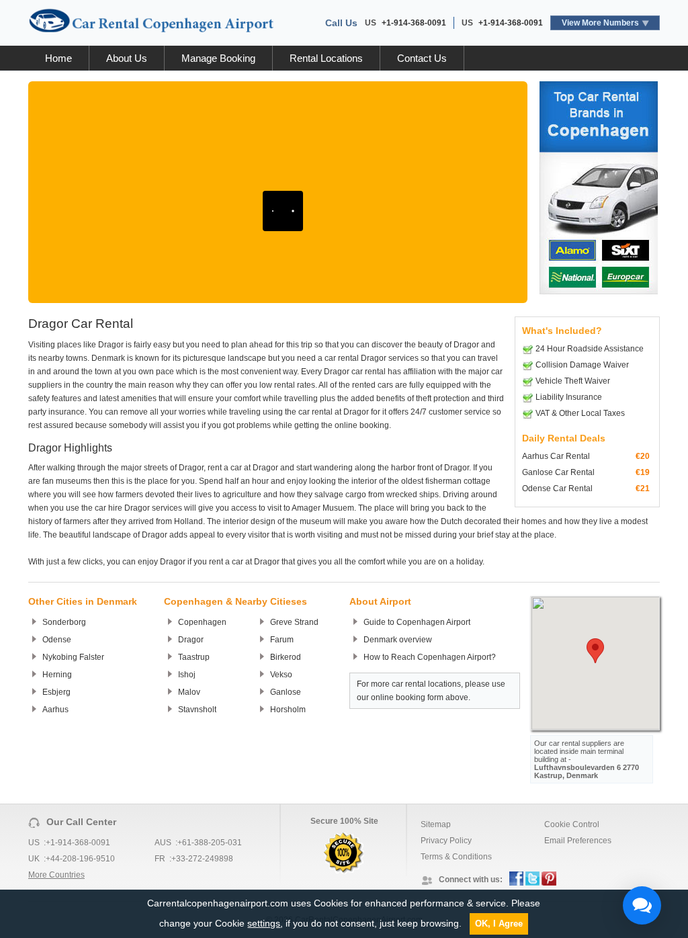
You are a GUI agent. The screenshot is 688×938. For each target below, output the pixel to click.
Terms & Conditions (456, 856)
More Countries (56, 875)
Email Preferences (577, 840)
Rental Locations (326, 58)
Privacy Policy (446, 840)
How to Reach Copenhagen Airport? (429, 657)
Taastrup (194, 657)
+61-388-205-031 (209, 842)
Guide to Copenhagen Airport (416, 622)
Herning (57, 674)
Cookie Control (571, 824)
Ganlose (285, 692)
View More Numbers (600, 23)
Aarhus (55, 709)
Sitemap (436, 824)
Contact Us (422, 58)
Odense (56, 639)
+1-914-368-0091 (414, 23)
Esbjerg (56, 692)
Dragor (191, 639)
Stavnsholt (197, 709)
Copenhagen (202, 622)
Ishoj (187, 674)
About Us (126, 58)
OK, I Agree (499, 924)
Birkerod (285, 657)
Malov (189, 692)
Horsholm (288, 709)
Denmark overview (397, 639)
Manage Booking (218, 58)
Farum (282, 639)
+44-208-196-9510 (80, 858)
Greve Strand (294, 622)
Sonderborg (64, 622)
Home (58, 58)
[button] (595, 651)
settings (263, 923)
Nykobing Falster (73, 657)
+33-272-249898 (202, 858)
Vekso (281, 674)
